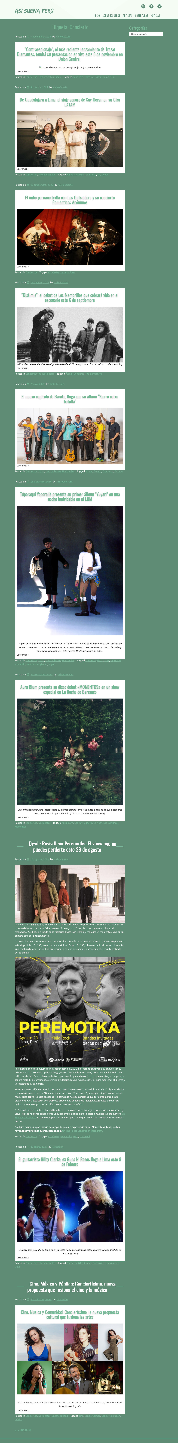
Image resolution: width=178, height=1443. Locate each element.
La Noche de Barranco (105, 823)
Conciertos (31, 77)
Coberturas (141, 15)
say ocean (102, 174)
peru (75, 1136)
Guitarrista (98, 1263)
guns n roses (112, 1263)
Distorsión (57, 1146)
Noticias (156, 15)
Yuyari (52, 664)
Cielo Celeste (63, 36)
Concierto (78, 77)
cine (81, 1415)
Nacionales (48, 373)
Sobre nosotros (111, 15)
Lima (17, 1266)
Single (58, 77)
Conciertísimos (92, 1415)
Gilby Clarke (84, 1263)
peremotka (66, 1136)
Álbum (69, 373)
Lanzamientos (46, 77)
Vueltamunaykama (37, 664)
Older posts (23, 1429)
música (18, 1419)
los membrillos (94, 373)
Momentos (20, 826)
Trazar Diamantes (104, 77)
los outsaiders (67, 272)
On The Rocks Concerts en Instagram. (82, 1130)
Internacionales (46, 174)
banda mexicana (75, 174)
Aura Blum (67, 823)
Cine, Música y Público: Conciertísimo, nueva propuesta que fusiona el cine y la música (71, 1286)
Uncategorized (60, 1415)
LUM (106, 660)
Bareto (97, 471)
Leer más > (23, 71)
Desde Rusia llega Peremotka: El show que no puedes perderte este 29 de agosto (72, 846)
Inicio (97, 15)
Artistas (128, 15)
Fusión (116, 1415)
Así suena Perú (64, 481)
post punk (84, 1136)
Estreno (89, 77)
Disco (41, 471)
